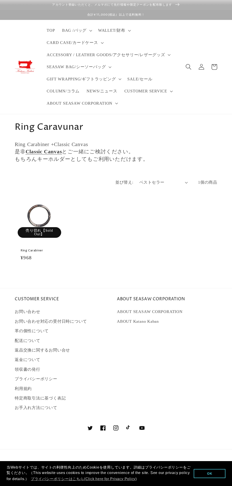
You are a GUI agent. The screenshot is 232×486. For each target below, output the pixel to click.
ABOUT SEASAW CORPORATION (150, 311)
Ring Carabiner (32, 251)
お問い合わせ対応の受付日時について (51, 321)
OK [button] (209, 473)
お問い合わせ (27, 311)
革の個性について (32, 331)
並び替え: (124, 182)
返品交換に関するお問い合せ (42, 350)
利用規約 (23, 388)
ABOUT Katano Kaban (138, 321)
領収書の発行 (27, 369)
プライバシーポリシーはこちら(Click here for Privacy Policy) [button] (84, 479)
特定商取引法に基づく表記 (40, 398)
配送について (27, 340)
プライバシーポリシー (36, 379)
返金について (27, 359)
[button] (76, 30)
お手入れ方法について (36, 407)
